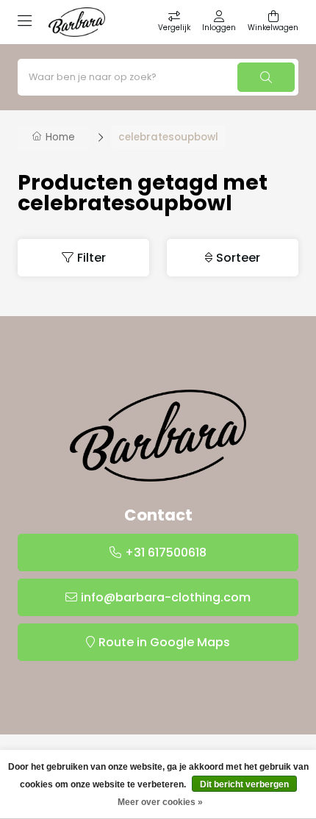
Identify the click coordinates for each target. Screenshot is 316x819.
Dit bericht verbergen (244, 784)
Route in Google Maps (164, 642)
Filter (91, 257)
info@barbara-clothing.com (166, 597)
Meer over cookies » (160, 802)
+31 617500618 (166, 552)
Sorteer (238, 257)
